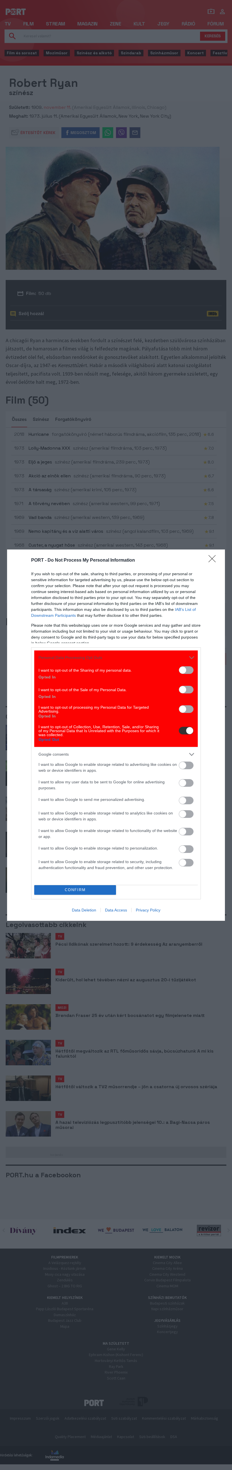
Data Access (116, 910)
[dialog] (116, 735)
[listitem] (116, 658)
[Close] (214, 560)
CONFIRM (75, 890)
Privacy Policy (148, 910)
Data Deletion (84, 910)
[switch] (186, 670)
